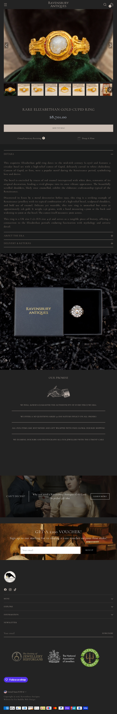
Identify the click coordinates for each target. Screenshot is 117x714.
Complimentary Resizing (31, 138)
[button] (10, 89)
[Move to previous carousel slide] (103, 459)
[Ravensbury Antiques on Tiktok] (15, 590)
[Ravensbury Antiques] (58, 4)
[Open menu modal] (5, 5)
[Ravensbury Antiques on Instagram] (10, 590)
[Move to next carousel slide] (110, 459)
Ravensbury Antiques (30, 696)
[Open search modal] (105, 5)
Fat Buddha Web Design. (25, 699)
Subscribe (107, 633)
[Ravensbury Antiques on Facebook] (5, 590)
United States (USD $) (15, 692)
